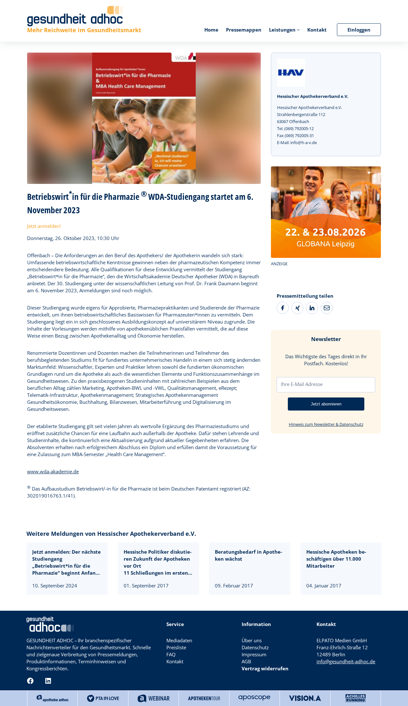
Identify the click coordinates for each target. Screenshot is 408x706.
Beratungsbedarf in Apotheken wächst (248, 555)
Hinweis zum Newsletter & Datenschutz (326, 424)
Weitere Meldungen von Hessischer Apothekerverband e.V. (111, 533)
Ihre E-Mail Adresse (302, 384)
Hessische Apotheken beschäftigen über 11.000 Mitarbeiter (336, 558)
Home (211, 29)
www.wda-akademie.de (53, 471)
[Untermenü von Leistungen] (298, 29)
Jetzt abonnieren (326, 403)
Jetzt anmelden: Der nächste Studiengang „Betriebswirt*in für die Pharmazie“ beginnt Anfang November (66, 562)
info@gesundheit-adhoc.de (346, 661)
